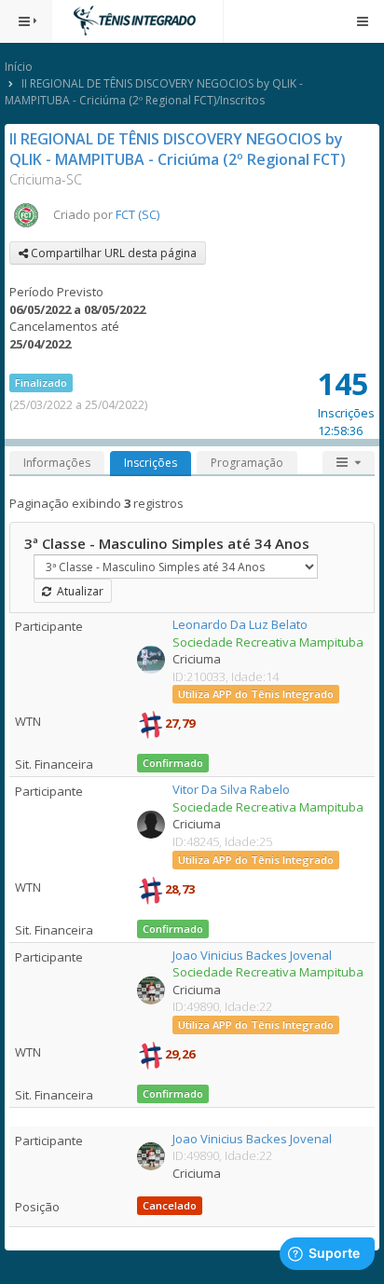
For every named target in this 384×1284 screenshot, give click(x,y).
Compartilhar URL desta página (112, 253)
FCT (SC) (137, 214)
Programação (247, 463)
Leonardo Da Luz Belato (240, 624)
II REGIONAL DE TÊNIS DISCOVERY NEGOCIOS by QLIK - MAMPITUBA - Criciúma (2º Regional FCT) (177, 150)
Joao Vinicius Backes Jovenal (252, 955)
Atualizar (77, 591)
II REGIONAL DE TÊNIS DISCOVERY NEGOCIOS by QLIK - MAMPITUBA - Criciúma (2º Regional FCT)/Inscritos (154, 91)
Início (19, 67)
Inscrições (150, 463)
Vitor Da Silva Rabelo (231, 789)
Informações (56, 463)
